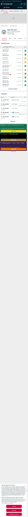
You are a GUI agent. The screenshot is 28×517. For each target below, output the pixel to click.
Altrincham (16, 100)
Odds (10, 38)
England (14, 25)
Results (20, 38)
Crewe (15, 104)
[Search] (21, 4)
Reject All (14, 510)
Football (5, 25)
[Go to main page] (8, 4)
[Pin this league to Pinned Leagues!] (14, 47)
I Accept (14, 506)
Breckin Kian (6, 100)
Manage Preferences (14, 514)
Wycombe (16, 112)
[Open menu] (24, 4)
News (15, 38)
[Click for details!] (13, 51)
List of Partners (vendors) (7, 503)
